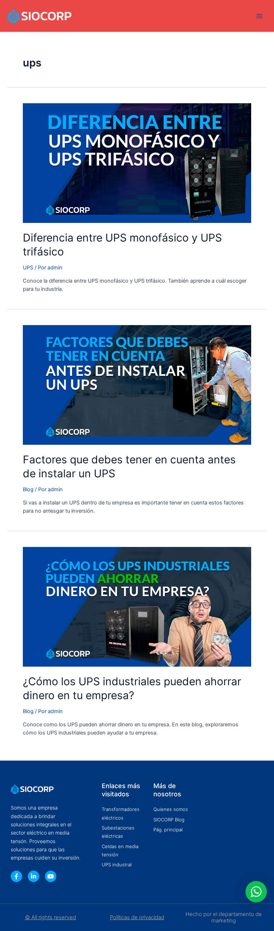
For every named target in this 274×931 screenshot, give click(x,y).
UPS (28, 267)
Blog (28, 489)
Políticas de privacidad (137, 917)
